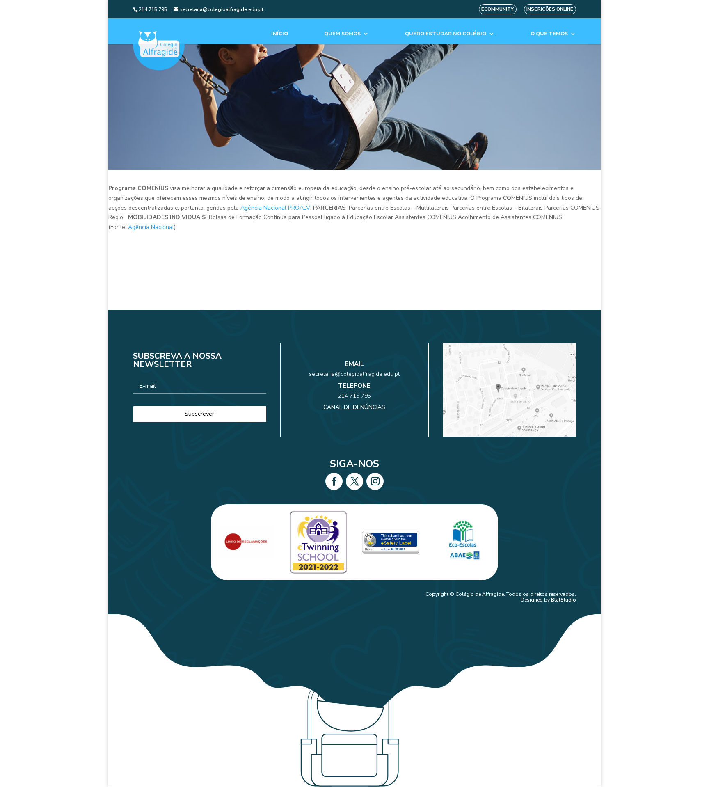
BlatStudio (563, 600)
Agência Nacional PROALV (275, 208)
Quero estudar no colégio (445, 34)
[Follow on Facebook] (334, 481)
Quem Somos (342, 34)
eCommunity (497, 9)
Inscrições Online (549, 9)
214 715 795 (354, 396)
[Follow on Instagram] (375, 481)
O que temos (549, 34)
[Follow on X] (354, 481)
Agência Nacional (151, 227)
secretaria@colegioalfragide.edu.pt (354, 374)
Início (279, 34)
